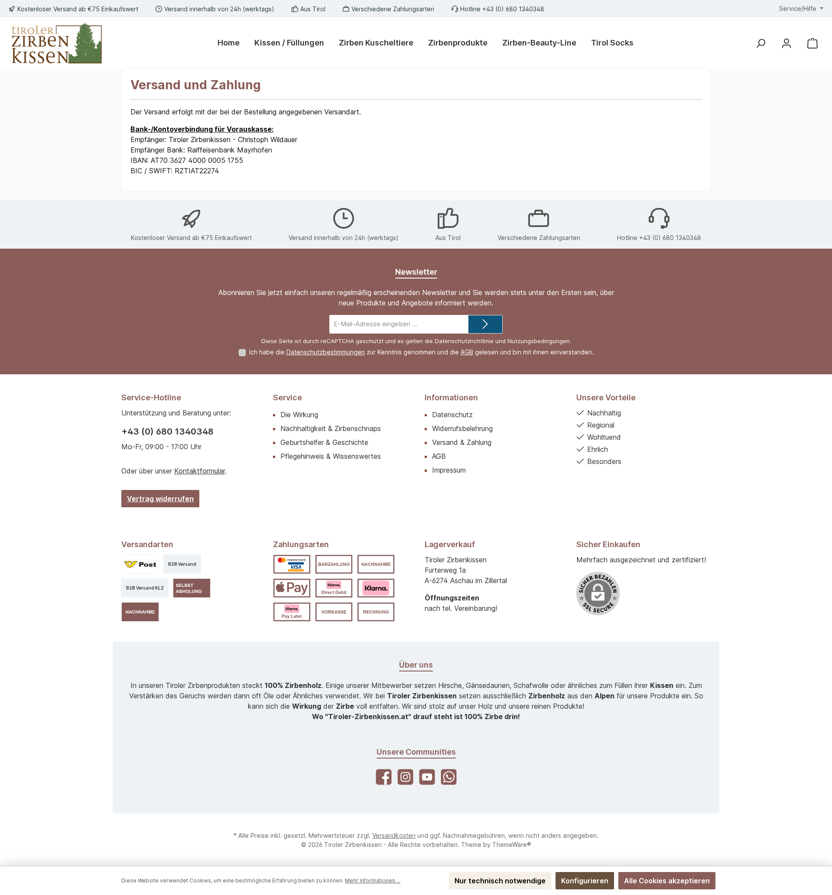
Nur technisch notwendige (500, 880)
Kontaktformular (199, 471)
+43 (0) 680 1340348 (167, 431)
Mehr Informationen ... (372, 880)
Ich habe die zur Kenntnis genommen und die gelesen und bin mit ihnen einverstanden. (421, 352)
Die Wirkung (299, 414)
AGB (467, 352)
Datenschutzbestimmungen (325, 352)
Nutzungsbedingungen (538, 340)
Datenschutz (452, 414)
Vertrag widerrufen (160, 498)
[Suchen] (760, 43)
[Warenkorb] (812, 43)
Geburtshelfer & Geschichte (324, 442)
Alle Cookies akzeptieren (667, 880)
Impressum (449, 470)
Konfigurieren (584, 880)
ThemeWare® (511, 844)
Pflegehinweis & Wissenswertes (330, 456)
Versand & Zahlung (461, 442)
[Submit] (485, 324)
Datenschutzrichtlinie (464, 340)
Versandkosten (394, 835)
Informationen (451, 397)
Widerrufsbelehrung (462, 428)
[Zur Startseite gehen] (56, 43)
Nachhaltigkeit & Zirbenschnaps (330, 428)
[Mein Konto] (786, 43)
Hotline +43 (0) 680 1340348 (502, 9)
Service (287, 397)
